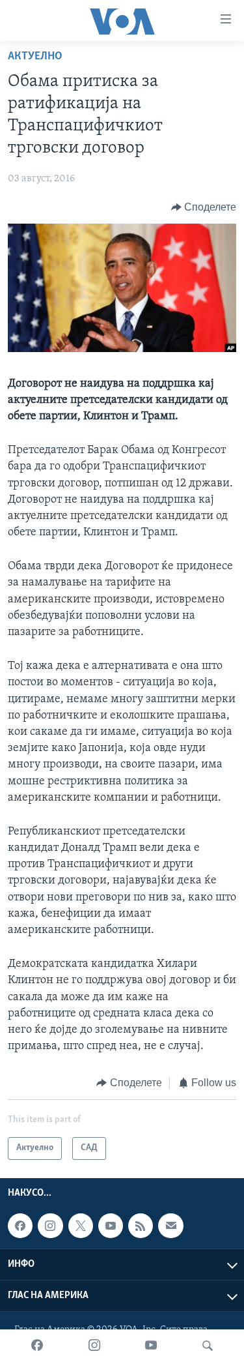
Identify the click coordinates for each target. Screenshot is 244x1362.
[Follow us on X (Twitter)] (80, 1225)
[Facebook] (37, 1345)
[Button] (204, 207)
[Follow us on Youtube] (110, 1225)
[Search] (207, 1345)
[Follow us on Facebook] (20, 1225)
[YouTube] (151, 1345)
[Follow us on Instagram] (50, 1225)
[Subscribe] (170, 1225)
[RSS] (140, 1225)
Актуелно (35, 57)
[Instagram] (94, 1345)
